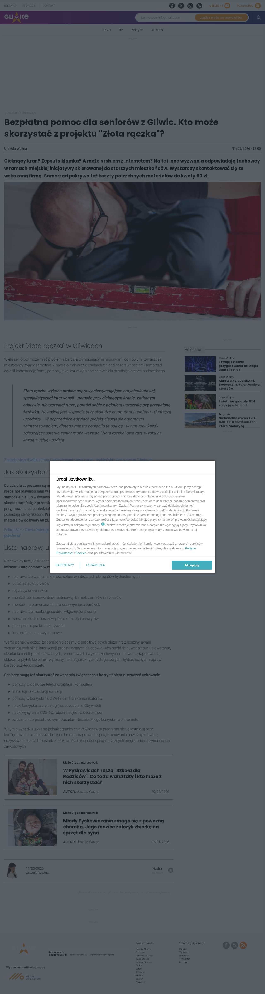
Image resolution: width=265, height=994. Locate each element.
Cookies (81, 553)
